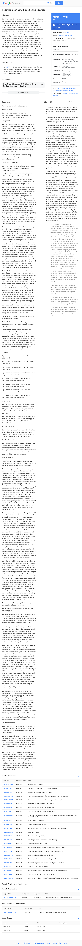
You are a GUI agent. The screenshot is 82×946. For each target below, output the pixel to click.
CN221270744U (8, 851)
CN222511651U (8, 811)
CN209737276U (8, 840)
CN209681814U (8, 847)
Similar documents (70, 88)
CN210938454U (8, 792)
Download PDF (60, 25)
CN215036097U (8, 832)
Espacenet (65, 93)
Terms (48, 943)
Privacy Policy (57, 943)
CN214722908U (8, 836)
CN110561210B (8, 803)
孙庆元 (61, 35)
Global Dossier (73, 93)
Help (65, 943)
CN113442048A (8, 800)
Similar (57, 27)
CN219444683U (8, 820)
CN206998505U (8, 870)
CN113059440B (8, 784)
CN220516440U (8, 859)
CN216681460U (8, 807)
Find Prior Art (73, 25)
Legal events (60, 88)
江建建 (65, 35)
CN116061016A (8, 815)
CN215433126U (8, 796)
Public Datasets (39, 943)
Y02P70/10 (9, 67)
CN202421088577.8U (10, 897)
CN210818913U (8, 788)
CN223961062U (8, 843)
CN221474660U (8, 874)
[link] (24, 70)
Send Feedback (26, 943)
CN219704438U (8, 824)
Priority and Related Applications (63, 90)
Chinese (66, 32)
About (17, 943)
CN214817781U (8, 866)
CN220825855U (8, 863)
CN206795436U (8, 828)
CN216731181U (8, 855)
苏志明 (70, 35)
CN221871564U (8, 878)
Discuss (55, 95)
